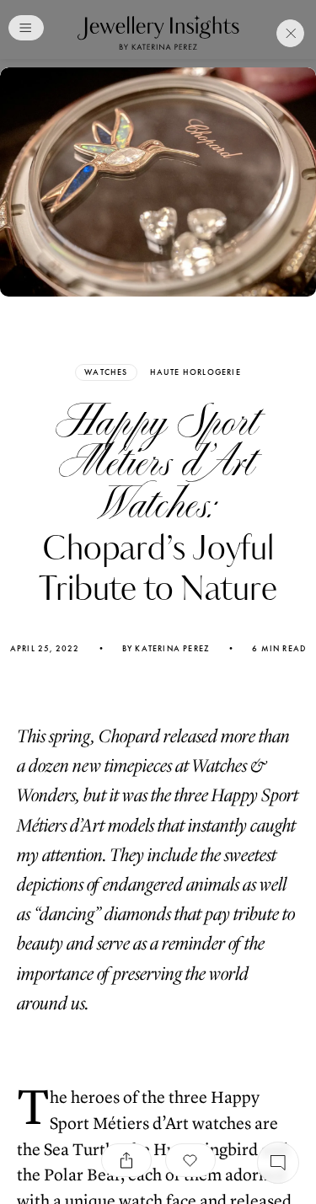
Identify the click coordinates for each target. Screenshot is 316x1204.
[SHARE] (126, 1160)
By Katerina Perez (166, 649)
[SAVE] (190, 1160)
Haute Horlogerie (195, 372)
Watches (105, 372)
